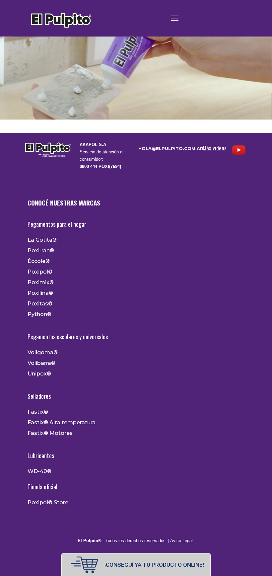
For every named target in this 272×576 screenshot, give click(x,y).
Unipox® (39, 373)
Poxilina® (40, 293)
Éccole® (39, 261)
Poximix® (41, 282)
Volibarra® (41, 363)
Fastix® (38, 412)
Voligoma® (43, 352)
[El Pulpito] (61, 18)
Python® (39, 314)
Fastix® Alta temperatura (62, 422)
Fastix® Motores (50, 433)
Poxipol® (40, 272)
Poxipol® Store (48, 502)
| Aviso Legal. (180, 540)
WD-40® (39, 471)
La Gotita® (42, 240)
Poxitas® (40, 303)
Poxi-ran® (41, 250)
